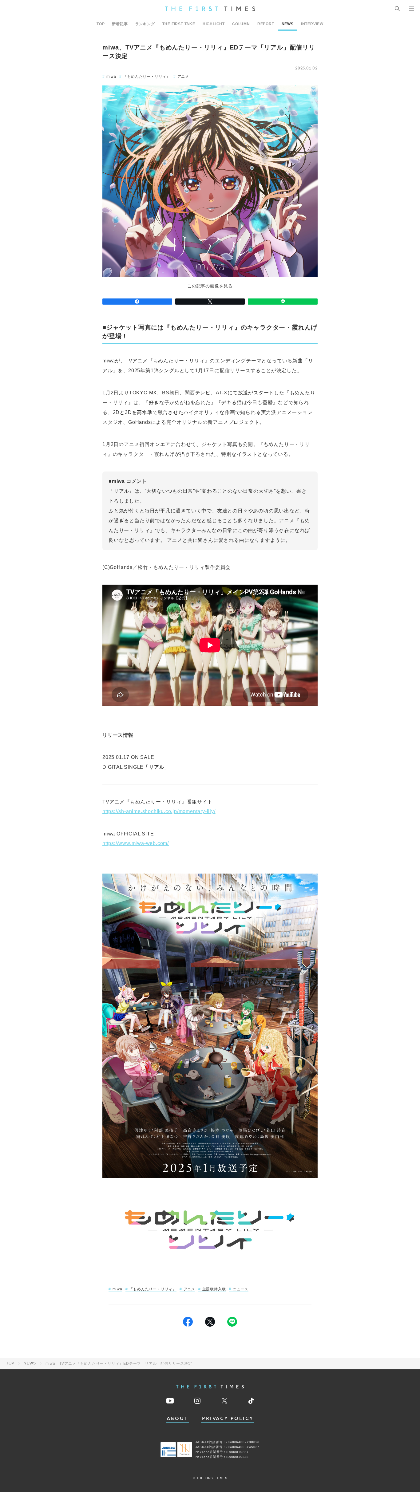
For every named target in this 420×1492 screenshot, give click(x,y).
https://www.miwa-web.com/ (135, 843)
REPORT (265, 24)
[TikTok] (251, 1401)
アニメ (183, 76)
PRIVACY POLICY (227, 1418)
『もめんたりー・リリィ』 (146, 76)
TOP (101, 24)
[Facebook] (137, 301)
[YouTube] (170, 1400)
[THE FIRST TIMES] (210, 8)
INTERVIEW (312, 24)
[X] (210, 301)
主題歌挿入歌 (214, 1289)
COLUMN (241, 24)
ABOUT (177, 1418)
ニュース (240, 1289)
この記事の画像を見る (210, 286)
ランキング (145, 24)
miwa (111, 76)
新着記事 (120, 24)
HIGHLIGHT (214, 24)
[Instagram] (197, 1401)
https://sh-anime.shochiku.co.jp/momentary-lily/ (159, 811)
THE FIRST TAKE (178, 24)
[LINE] (283, 301)
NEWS (288, 24)
